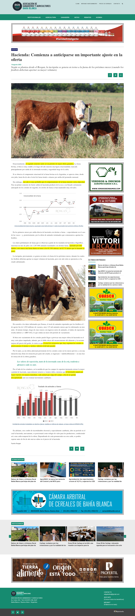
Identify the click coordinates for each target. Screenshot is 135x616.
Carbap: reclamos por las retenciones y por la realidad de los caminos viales (110, 480)
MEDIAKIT (107, 602)
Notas (76, 17)
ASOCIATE (107, 597)
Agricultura (51, 17)
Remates (87, 17)
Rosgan (14, 49)
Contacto (117, 3)
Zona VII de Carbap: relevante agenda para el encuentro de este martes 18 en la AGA (109, 544)
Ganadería (65, 17)
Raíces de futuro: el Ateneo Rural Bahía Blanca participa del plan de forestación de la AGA (110, 267)
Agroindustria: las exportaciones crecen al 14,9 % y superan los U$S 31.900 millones (109, 279)
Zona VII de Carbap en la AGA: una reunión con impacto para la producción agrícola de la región (80, 544)
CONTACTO (108, 592)
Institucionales (34, 17)
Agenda (99, 17)
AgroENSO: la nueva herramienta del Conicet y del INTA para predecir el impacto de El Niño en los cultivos (110, 273)
